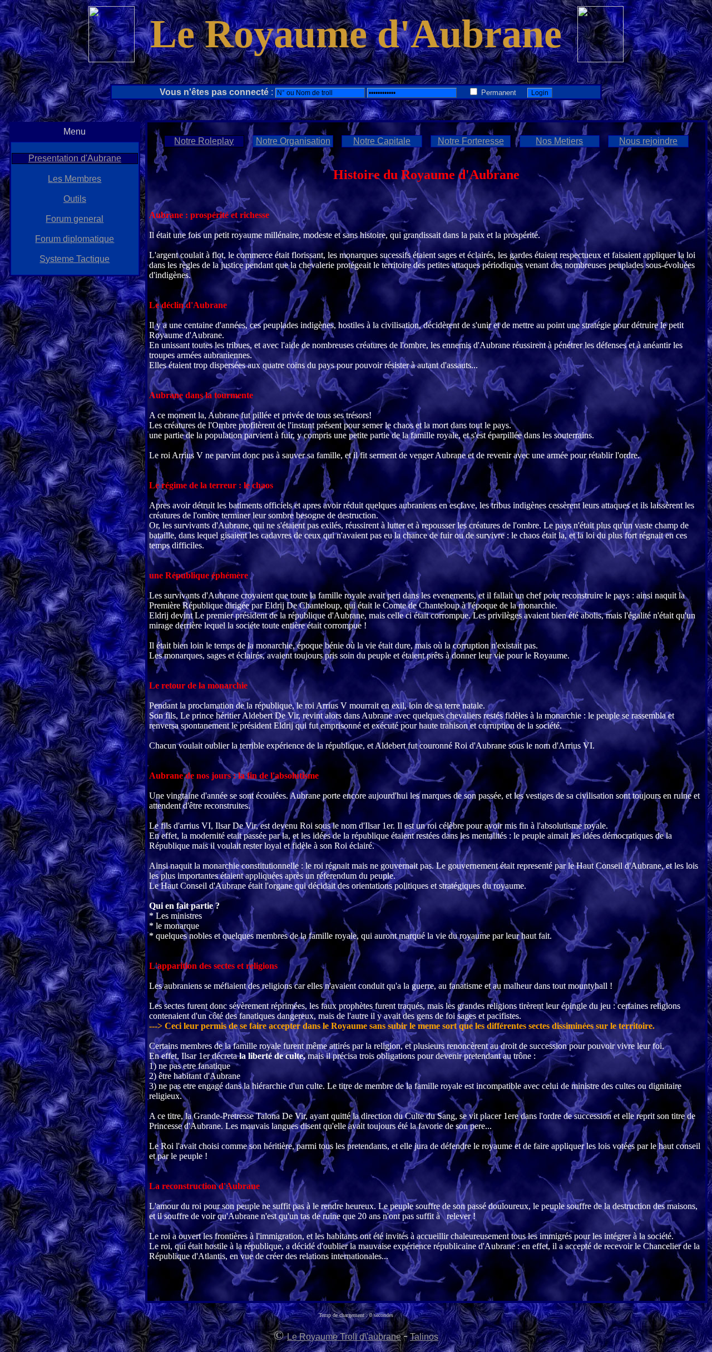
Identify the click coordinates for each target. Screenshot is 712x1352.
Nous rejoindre (648, 141)
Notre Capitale (382, 141)
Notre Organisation (293, 141)
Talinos (424, 1336)
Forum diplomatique (74, 239)
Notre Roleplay (204, 141)
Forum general (74, 219)
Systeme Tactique (74, 259)
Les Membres (74, 179)
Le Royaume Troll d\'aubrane (344, 1336)
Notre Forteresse (471, 141)
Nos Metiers (559, 141)
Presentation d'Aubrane (74, 158)
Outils (74, 199)
